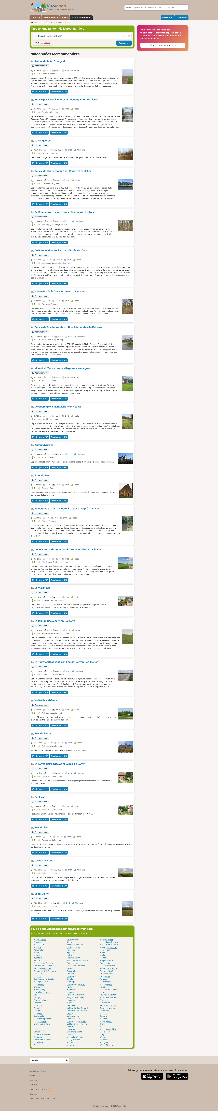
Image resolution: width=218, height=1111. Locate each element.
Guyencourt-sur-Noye (76, 984)
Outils (34, 17)
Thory (102, 1024)
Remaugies (104, 979)
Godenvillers (72, 971)
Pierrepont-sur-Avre (108, 968)
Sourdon (103, 1013)
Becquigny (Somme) (42, 968)
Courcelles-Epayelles (42, 1018)
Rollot (102, 987)
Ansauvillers (39, 944)
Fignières (71, 952)
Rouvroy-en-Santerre (108, 995)
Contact (33, 1094)
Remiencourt (105, 981)
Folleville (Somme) (74, 958)
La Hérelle (71, 1005)
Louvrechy (71, 1034)
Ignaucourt (71, 1000)
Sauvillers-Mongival (108, 1008)
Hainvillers (71, 989)
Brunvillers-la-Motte (42, 992)
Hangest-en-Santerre (76, 995)
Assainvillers (39, 950)
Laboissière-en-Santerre (77, 1010)
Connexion (181, 17)
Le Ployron (71, 1026)
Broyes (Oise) (39, 989)
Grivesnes (71, 976)
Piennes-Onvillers (107, 966)
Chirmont (38, 1005)
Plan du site (35, 1075)
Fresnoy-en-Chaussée (76, 966)
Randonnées (50, 17)
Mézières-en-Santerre (109, 944)
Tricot (102, 1026)
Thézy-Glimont (106, 1021)
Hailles (70, 987)
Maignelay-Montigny (75, 1037)
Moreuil (103, 952)
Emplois (33, 1080)
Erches (36, 1045)
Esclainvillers (72, 939)
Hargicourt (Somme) (75, 997)
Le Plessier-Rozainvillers (77, 1024)
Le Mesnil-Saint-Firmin (76, 1021)
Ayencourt (38, 958)
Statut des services (101, 1106)
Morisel (103, 955)
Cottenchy (38, 1013)
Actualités (34, 1085)
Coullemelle (39, 1016)
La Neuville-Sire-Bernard (77, 1008)
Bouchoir (37, 976)
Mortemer (104, 958)
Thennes (103, 1018)
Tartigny (103, 1016)
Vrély (102, 1034)
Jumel (69, 1003)
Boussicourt (39, 984)
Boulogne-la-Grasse (42, 981)
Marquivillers (72, 1045)
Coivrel (37, 1008)
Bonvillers (38, 973)
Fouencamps (72, 963)
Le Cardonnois (73, 1016)
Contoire (37, 1010)
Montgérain (105, 950)
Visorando (33, 22)
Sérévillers (104, 1010)
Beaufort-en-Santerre (43, 966)
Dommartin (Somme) (42, 1040)
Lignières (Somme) (75, 1032)
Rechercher (124, 43)
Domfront (38, 1037)
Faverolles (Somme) (75, 944)
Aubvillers (38, 955)
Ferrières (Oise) (73, 947)
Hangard (70, 992)
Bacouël (37, 960)
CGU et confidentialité (39, 1071)
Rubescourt (105, 1003)
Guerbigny (71, 981)
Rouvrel (103, 992)
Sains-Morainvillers (108, 1005)
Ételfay (70, 942)
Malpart (70, 1042)
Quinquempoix (106, 973)
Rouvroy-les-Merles (108, 997)
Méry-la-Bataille (106, 939)
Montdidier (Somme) (108, 947)
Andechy (37, 942)
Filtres (44, 43)
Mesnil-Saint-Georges (109, 942)
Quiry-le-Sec (105, 976)
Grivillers (70, 979)
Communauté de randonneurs (43, 1098)
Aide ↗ (65, 17)
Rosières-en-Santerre (109, 989)
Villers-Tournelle (107, 1032)
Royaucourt (105, 1000)
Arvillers (37, 947)
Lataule (70, 1013)
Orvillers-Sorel (106, 963)
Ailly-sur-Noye (40, 939)
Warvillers (104, 1040)
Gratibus (70, 973)
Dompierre (38, 1042)
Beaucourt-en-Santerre (43, 963)
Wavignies (104, 1042)
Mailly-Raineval (73, 1040)
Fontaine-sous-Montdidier (78, 960)
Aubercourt (38, 952)
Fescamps (71, 950)
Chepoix (37, 1003)
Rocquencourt (106, 984)
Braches (37, 987)
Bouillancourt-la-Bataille (44, 979)
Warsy (102, 1037)
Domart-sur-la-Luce (42, 1034)
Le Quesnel (71, 1029)
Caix (35, 995)
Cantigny (37, 997)
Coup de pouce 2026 (38, 1089)
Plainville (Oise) (106, 971)
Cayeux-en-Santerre (42, 1000)
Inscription (167, 17)
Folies (69, 955)
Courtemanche (40, 1021)
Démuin (37, 1032)
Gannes (70, 968)
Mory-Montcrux (106, 960)
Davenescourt (39, 1029)
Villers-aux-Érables (108, 1029)
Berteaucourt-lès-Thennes (45, 971)
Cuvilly (36, 1026)
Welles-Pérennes (107, 1045)
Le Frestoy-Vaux (73, 1018)
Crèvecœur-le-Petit (42, 1024)
